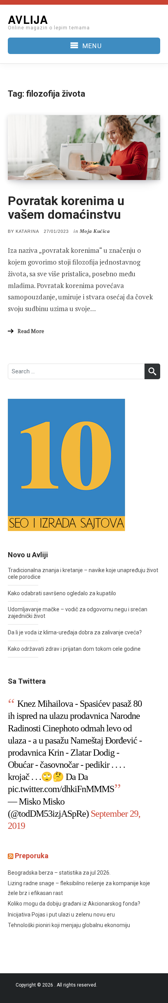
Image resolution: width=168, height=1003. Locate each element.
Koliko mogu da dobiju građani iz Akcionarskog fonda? (74, 903)
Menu (92, 46)
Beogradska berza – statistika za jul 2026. (59, 873)
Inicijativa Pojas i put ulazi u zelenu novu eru (61, 914)
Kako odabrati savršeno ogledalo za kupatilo (62, 593)
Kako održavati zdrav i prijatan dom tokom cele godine (74, 649)
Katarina (27, 231)
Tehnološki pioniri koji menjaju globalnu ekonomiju (69, 925)
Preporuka (31, 856)
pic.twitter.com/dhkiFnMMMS (61, 789)
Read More (31, 331)
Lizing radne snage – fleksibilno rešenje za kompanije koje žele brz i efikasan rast (79, 888)
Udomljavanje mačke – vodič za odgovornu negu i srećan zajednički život (77, 612)
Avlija (28, 19)
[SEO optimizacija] (66, 464)
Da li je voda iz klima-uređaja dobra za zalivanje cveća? (75, 632)
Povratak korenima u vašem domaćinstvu (66, 207)
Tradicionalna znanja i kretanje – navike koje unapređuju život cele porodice (83, 573)
